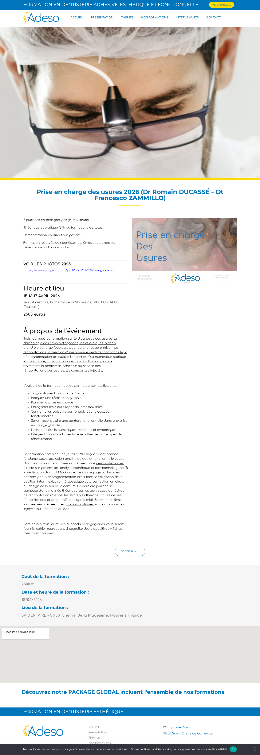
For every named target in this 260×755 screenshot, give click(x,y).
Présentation (102, 17)
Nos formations (154, 17)
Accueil (77, 17)
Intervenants (187, 17)
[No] (254, 748)
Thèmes (127, 17)
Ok (233, 749)
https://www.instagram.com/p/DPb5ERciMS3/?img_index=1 (68, 270)
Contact (213, 17)
